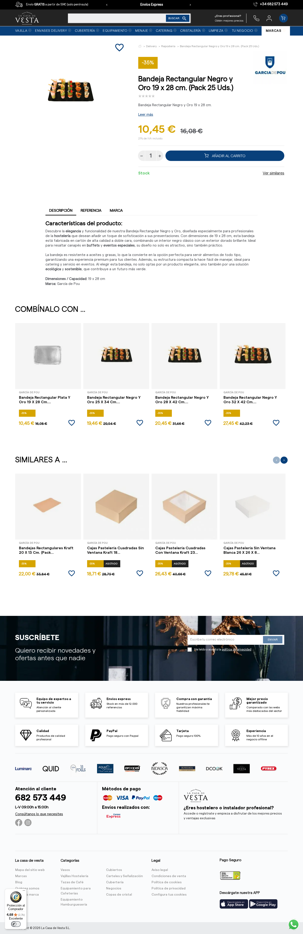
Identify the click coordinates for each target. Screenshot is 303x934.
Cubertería (115, 882)
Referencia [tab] (91, 210)
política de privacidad (236, 649)
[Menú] (24, 891)
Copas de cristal (119, 894)
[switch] (16, 924)
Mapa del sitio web (30, 870)
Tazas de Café (72, 882)
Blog (18, 882)
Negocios (113, 888)
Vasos (65, 870)
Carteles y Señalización (124, 876)
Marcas (21, 876)
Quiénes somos (27, 888)
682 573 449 (40, 797)
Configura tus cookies (169, 894)
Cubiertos (114, 870)
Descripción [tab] (60, 210)
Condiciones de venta (169, 876)
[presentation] (106, 4)
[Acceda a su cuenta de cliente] (269, 18)
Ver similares (273, 173)
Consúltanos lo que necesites (39, 814)
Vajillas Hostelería (74, 876)
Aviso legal (160, 870)
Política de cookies (167, 882)
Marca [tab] (116, 210)
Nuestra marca (27, 894)
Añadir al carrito (228, 156)
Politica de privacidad (169, 888)
